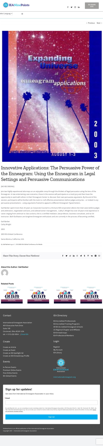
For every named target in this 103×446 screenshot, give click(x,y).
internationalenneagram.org (64, 377)
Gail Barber (6, 244)
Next (98, 23)
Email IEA (24, 334)
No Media (39, 244)
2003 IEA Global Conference (27, 244)
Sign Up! (51, 417)
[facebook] (68, 7)
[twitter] (71, 7)
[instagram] (75, 7)
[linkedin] (79, 7)
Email (7, 398)
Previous (91, 23)
